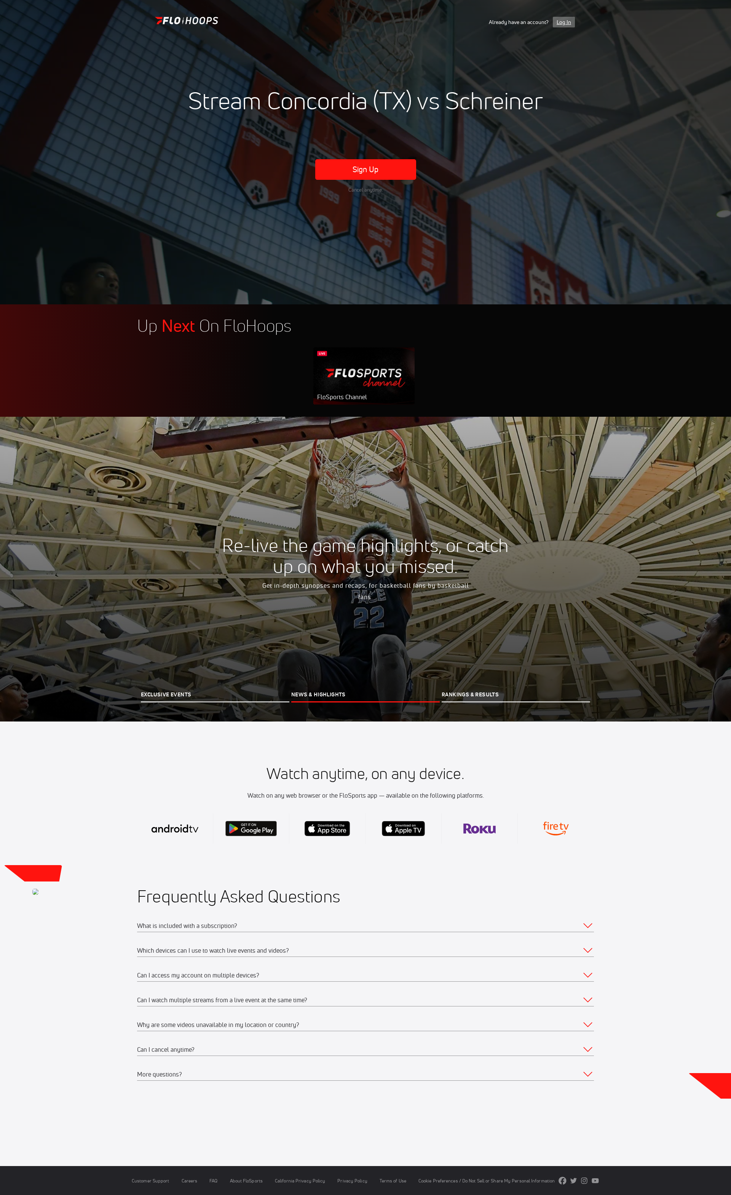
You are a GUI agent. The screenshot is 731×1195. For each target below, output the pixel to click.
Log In (564, 22)
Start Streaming (364, 383)
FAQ (213, 1181)
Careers (190, 1181)
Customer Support (150, 1181)
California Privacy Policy (300, 1181)
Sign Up (366, 169)
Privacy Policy (352, 1181)
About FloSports (246, 1181)
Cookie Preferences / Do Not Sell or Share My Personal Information (486, 1181)
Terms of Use (393, 1181)
